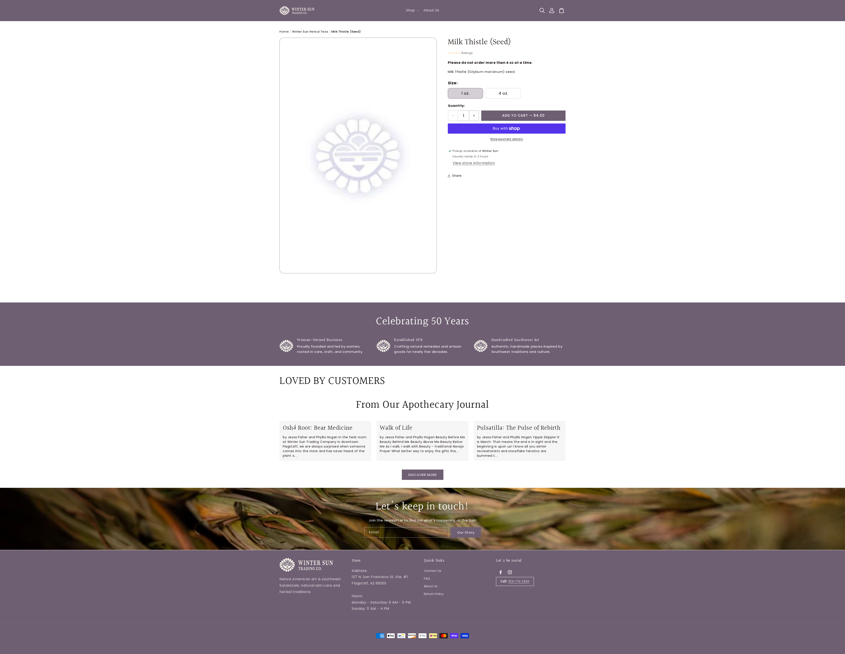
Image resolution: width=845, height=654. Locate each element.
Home (284, 31)
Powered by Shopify (336, 622)
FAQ (427, 578)
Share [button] (457, 175)
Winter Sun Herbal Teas (310, 31)
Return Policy (434, 594)
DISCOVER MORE (422, 474)
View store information (474, 163)
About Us (430, 586)
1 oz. (465, 93)
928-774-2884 (519, 581)
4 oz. (503, 93)
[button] (412, 10)
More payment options (506, 139)
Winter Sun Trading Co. (307, 622)
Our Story (465, 532)
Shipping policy (364, 621)
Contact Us (432, 570)
